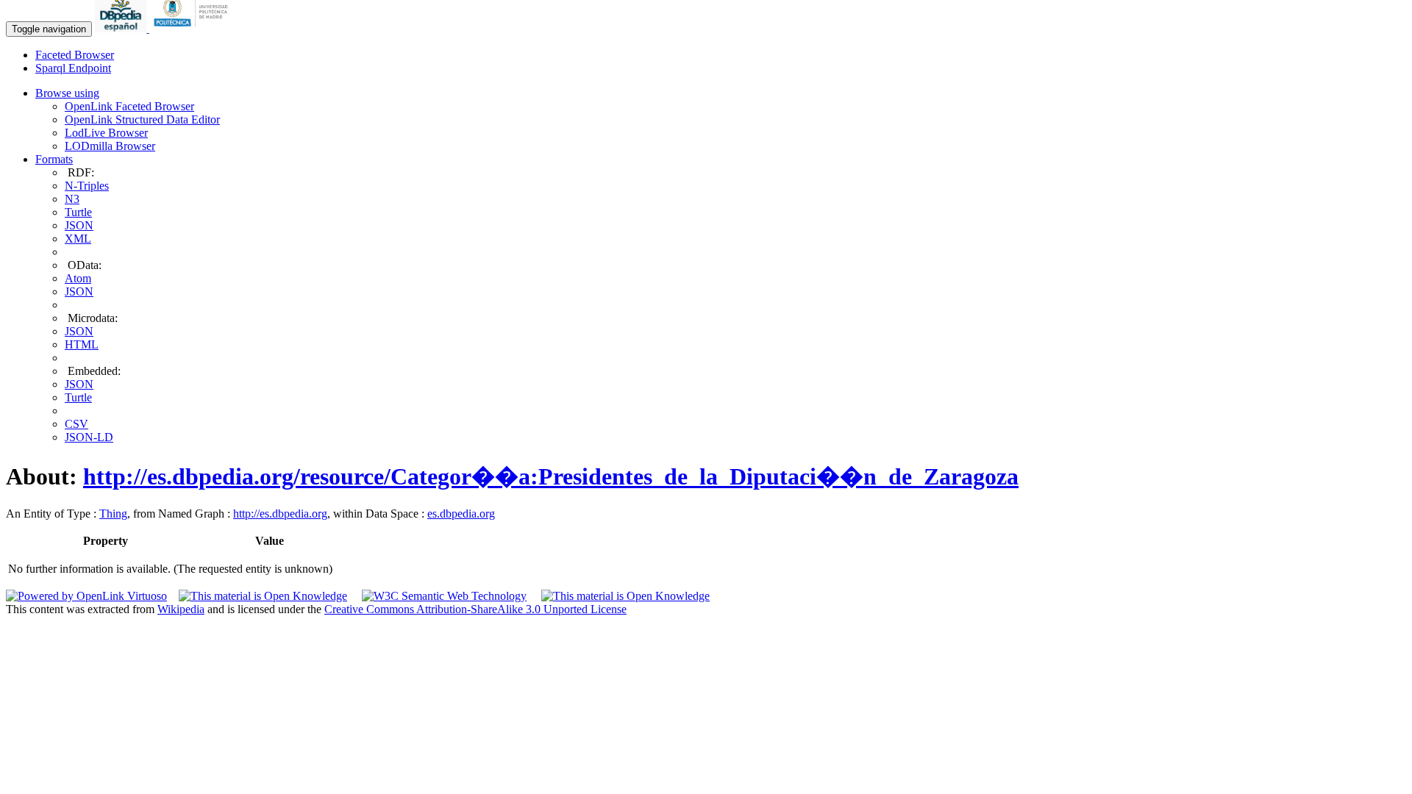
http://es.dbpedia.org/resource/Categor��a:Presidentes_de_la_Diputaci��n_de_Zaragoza (551, 476)
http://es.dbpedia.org (280, 513)
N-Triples (87, 185)
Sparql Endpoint (73, 68)
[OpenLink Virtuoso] (86, 596)
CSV (76, 424)
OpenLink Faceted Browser (129, 106)
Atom (78, 278)
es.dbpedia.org (461, 513)
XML (78, 238)
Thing (113, 513)
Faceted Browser (74, 55)
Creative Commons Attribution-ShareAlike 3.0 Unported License (475, 609)
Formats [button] (54, 159)
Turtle (78, 212)
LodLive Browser (106, 132)
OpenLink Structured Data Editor (142, 119)
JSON (79, 225)
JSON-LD (89, 437)
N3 (72, 199)
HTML (82, 344)
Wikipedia (180, 609)
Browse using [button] (67, 93)
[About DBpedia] (122, 28)
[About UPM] (193, 28)
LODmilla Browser (110, 146)
